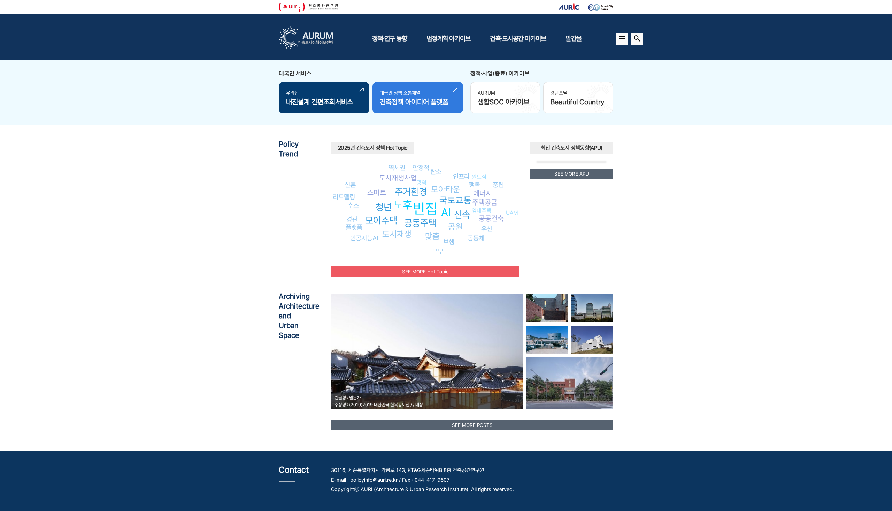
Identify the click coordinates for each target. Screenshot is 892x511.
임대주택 (481, 210)
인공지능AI (364, 238)
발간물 (574, 38)
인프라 (461, 176)
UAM (512, 212)
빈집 (425, 208)
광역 (421, 182)
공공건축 (491, 218)
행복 (474, 184)
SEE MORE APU (571, 174)
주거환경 (411, 191)
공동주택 (420, 222)
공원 (455, 227)
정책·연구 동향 (389, 38)
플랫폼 (354, 227)
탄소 (435, 171)
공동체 (476, 238)
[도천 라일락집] (547, 308)
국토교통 (455, 200)
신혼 (350, 184)
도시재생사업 (398, 177)
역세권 (397, 167)
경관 (351, 219)
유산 (486, 228)
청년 (384, 207)
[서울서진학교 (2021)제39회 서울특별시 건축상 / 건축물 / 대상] (569, 383)
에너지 (482, 193)
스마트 (376, 192)
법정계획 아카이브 (448, 38)
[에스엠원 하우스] (592, 340)
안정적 (421, 167)
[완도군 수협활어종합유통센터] (547, 340)
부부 (437, 251)
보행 (448, 242)
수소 (353, 205)
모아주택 (381, 220)
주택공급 (484, 202)
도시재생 (397, 234)
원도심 (479, 176)
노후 (402, 205)
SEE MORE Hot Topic (425, 271)
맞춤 (432, 236)
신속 (462, 214)
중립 (498, 184)
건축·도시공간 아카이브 (518, 38)
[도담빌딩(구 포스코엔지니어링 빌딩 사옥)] (592, 308)
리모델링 (344, 197)
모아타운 (445, 189)
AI (446, 212)
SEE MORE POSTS (472, 425)
